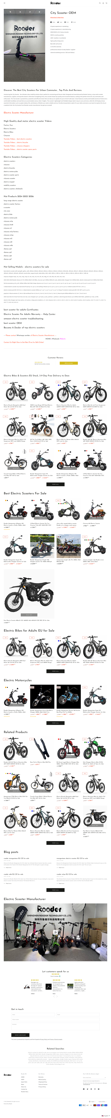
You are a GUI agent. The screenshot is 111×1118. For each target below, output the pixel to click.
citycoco (7, 164)
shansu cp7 (8, 259)
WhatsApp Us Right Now (57, 17)
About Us (23, 1087)
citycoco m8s (8, 245)
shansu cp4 (8, 249)
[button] (99, 3)
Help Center (49, 314)
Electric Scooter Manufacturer (19, 113)
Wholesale (55, 339)
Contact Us (24, 1089)
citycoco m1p (8, 221)
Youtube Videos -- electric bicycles (16, 142)
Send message (20, 1035)
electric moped (9, 182)
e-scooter (7, 207)
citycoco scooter (9, 178)
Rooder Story (24, 1091)
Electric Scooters (10, 128)
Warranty (41, 1077)
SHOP (22, 1079)
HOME (48, 339)
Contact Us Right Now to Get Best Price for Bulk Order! (24, 342)
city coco (7, 211)
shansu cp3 (8, 252)
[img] (55, 974)
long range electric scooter (13, 200)
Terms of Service (54, 1039)
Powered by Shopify (8, 1103)
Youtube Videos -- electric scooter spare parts (20, 149)
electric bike (8, 214)
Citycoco (7, 135)
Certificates (32, 310)
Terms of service (43, 1084)
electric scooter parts (11, 175)
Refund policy (42, 1079)
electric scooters (9, 161)
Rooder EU (9, 1101)
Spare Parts (24, 1082)
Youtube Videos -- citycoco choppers (17, 146)
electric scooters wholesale (13, 189)
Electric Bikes (8, 132)
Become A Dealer (12, 328)
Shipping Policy (43, 1082)
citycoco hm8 (8, 225)
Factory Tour (8, 125)
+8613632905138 (86, 1084)
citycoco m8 (8, 242)
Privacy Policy (43, 1039)
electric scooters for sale (37, 267)
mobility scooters (10, 185)
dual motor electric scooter (30, 121)
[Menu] (4, 3)
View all (55, 484)
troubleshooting (35, 319)
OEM (19, 323)
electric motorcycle (10, 218)
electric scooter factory (12, 204)
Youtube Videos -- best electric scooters (18, 139)
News (22, 1084)
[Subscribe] (105, 1077)
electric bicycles (9, 168)
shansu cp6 (8, 256)
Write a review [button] (69, 363)
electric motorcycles (11, 171)
